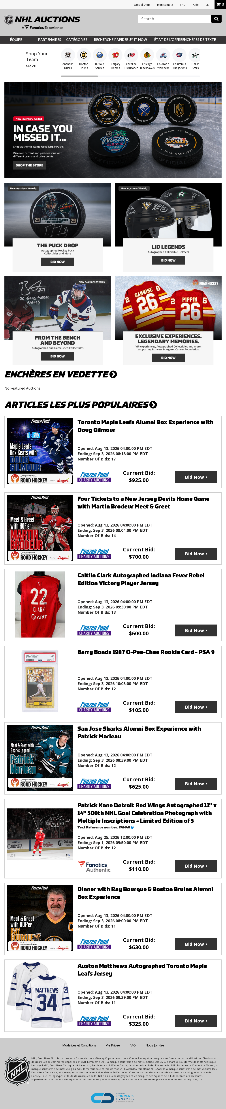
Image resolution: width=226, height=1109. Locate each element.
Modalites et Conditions (79, 1045)
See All (31, 66)
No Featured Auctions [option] (22, 388)
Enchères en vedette (56, 374)
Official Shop (142, 5)
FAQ (183, 5)
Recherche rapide (110, 39)
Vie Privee (113, 1045)
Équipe (16, 39)
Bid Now (194, 477)
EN (207, 5)
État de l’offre (168, 39)
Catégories (76, 39)
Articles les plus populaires (76, 404)
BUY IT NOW (136, 39)
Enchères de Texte (199, 39)
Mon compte (165, 5)
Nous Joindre (154, 1045)
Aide (196, 5)
